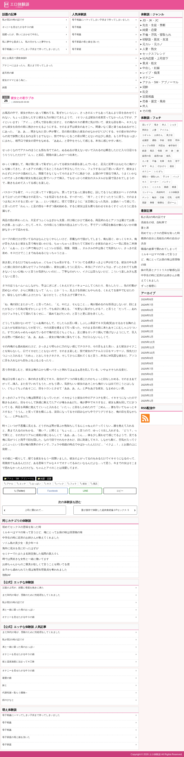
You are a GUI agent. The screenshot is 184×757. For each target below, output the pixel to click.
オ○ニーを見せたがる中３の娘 (18, 27)
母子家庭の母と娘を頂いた (86, 42)
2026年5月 (147, 315)
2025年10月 (148, 352)
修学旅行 (172, 145)
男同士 (145, 130)
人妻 (154, 130)
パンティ (166, 182)
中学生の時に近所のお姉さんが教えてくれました (30, 537)
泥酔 (145, 87)
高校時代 (160, 192)
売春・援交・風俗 (153, 101)
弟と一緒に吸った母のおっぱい (18, 609)
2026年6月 (147, 310)
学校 (162, 140)
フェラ (73, 483)
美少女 (169, 135)
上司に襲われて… (34, 510)
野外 (177, 140)
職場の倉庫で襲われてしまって (159, 248)
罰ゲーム (172, 202)
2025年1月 (147, 400)
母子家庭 (76, 49)
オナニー (148, 77)
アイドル (164, 130)
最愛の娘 (7, 678)
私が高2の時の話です (13, 19)
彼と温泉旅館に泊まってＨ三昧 (18, 661)
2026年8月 (147, 299)
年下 (144, 166)
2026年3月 (147, 326)
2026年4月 (147, 320)
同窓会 (162, 145)
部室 (170, 140)
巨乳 (170, 197)
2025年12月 (148, 342)
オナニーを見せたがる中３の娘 (18, 617)
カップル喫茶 (148, 145)
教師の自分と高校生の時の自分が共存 (160, 241)
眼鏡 (166, 187)
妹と (4, 685)
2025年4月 (147, 384)
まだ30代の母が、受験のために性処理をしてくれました (31, 595)
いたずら (158, 171)
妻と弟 (145, 227)
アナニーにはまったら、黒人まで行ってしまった (27, 65)
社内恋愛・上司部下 (155, 58)
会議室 (145, 140)
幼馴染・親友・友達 (155, 39)
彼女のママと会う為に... (14, 80)
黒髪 (144, 202)
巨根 (162, 197)
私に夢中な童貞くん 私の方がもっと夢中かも (26, 42)
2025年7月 (147, 368)
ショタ (173, 124)
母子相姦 (76, 27)
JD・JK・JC (150, 20)
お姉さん (158, 135)
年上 (152, 166)
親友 (172, 166)
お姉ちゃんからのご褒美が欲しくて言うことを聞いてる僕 (36, 564)
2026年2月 (147, 331)
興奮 (152, 202)
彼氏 (168, 156)
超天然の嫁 (8, 73)
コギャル (146, 135)
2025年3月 (147, 390)
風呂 (95, 483)
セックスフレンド (153, 53)
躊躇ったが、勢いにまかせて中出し (20, 34)
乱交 (145, 91)
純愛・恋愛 (46, 478)
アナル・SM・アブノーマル (20, 478)
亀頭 (154, 197)
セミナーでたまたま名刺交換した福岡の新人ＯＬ (30, 553)
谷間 (177, 197)
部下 (177, 161)
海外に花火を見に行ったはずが (20, 548)
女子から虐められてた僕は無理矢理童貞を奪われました (34, 569)
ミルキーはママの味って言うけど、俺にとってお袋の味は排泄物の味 (42, 532)
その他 (146, 110)
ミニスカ (156, 187)
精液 (174, 187)
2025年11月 (148, 347)
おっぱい (36, 483)
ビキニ (145, 187)
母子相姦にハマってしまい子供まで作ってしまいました (31, 49)
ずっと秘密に (149, 285)
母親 (160, 150)
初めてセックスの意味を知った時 (21, 527)
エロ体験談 (173, 192)
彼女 (85, 483)
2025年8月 (147, 363)
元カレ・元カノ (152, 44)
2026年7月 (147, 304)
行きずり (162, 166)
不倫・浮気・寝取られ (156, 34)
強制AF (6, 575)
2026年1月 (147, 336)
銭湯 (144, 150)
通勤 (154, 140)
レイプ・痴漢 (151, 72)
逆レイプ (146, 124)
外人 (145, 106)
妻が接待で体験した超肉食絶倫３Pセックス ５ (105, 510)
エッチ (22, 483)
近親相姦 (148, 96)
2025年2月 (147, 395)
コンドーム (147, 192)
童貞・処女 (149, 63)
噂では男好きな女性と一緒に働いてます (25, 559)
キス (49, 483)
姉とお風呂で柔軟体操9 (14, 58)
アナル (10, 483)
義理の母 (146, 156)
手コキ (166, 176)
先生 (170, 161)
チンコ (145, 197)
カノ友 (145, 161)
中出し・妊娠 (151, 68)
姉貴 (4, 87)
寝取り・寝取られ (150, 176)
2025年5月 (147, 379)
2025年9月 (147, 358)
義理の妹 (158, 156)
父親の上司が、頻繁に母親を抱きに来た (23, 587)
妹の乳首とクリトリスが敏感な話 (160, 270)
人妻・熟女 (149, 48)
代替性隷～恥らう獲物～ (15, 692)
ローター (154, 182)
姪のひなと (8, 700)
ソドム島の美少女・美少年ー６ (20, 543)
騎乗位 (161, 202)
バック (60, 483)
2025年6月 (147, 374)
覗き (156, 124)
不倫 (154, 161)
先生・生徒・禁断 (153, 25)
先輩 (162, 161)
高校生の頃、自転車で (154, 222)
